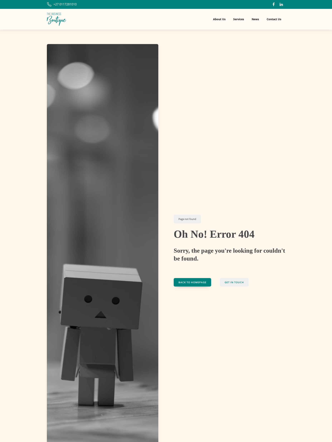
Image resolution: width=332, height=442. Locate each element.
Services (238, 19)
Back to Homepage (192, 282)
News (255, 19)
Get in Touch (234, 282)
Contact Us (274, 19)
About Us (219, 19)
